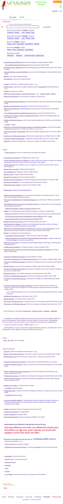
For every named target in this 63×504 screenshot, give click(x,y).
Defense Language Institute (12, 94)
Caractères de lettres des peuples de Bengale (18, 286)
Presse (5, 338)
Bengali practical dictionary (12, 106)
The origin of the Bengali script (13, 301)
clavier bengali (47, 27)
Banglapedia (8, 190)
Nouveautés (19, 497)
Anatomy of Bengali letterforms (13, 195)
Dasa (14, 44)
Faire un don (57, 2)
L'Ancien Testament (10, 414)
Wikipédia (19, 55)
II (60, 259)
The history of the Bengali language (15, 304)
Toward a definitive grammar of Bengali (16, 160)
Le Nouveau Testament (11, 412)
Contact (47, 497)
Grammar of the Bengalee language (15, 276)
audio (50, 216)
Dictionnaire (6, 22)
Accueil (4, 497)
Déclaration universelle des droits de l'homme (18, 439)
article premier (9, 444)
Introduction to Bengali (11, 182)
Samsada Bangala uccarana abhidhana (16, 72)
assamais (8, 465)
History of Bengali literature (12, 378)
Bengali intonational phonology (13, 222)
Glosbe (17, 32)
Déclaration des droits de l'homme (15, 447)
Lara (23, 32)
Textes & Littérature (9, 349)
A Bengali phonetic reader (12, 185)
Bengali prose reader (10, 385)
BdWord (36, 44)
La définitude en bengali (11, 247)
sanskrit (7, 471)
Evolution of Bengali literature (13, 364)
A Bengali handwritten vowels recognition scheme (20, 208)
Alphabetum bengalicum (11, 296)
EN (60, 7)
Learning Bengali (9, 172)
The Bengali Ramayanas (11, 376)
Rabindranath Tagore (10, 357)
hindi (6, 468)
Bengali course (8, 174)
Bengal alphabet (9, 299)
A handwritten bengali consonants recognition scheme (21, 204)
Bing (32, 32)
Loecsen (6, 84)
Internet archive (37, 311)
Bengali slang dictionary (11, 96)
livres (5, 488)
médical (53, 94)
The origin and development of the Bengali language (20, 200)
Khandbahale (29, 44)
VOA (8, 340)
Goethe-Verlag (8, 87)
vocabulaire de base (28, 94)
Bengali (7, 214)
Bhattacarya (20, 44)
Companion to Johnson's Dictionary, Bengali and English (21, 116)
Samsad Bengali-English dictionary (15, 65)
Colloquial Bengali (9, 165)
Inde (60, 11)
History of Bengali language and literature (17, 371)
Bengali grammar (9, 266)
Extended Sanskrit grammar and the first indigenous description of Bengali (27, 250)
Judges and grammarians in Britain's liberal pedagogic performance (26, 238)
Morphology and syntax (11, 243)
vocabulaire (42, 87)
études (6, 211)
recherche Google (30, 55)
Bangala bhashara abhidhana (13, 67)
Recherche (11, 497)
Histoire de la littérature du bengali (15, 362)
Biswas (9, 44)
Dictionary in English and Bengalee (14, 131)
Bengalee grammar (10, 273)
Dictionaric (10, 32)
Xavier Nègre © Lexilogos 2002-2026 (31, 499)
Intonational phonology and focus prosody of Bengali (21, 219)
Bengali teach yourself (11, 169)
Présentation (38, 497)
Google (28, 32)
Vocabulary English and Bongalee (14, 139)
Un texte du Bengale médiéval (13, 400)
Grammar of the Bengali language (14, 262)
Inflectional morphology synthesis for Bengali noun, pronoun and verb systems (28, 229)
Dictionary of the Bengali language (14, 136)
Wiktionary (10, 55)
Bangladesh (55, 11)
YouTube (6, 91)
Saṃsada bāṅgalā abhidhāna (13, 62)
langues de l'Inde (10, 462)
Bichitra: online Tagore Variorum (14, 354)
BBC (5, 340)
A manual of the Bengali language (14, 257)
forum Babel (9, 474)
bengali (7, 124)
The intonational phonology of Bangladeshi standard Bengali (24, 216)
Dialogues (7, 141)
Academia (46, 311)
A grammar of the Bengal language (15, 278)
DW (12, 340)
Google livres (39, 55)
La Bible (6, 409)
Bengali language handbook (12, 180)
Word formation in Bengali (12, 224)
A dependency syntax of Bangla (15, 236)
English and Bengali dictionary (13, 120)
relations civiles (45, 94)
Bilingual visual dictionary (12, 109)
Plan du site (28, 497)
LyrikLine (6, 351)
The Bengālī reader (10, 391)
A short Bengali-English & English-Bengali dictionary (20, 113)
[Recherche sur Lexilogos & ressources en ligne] (60, 4)
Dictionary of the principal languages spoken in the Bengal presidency (25, 127)
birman (10, 294)
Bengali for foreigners (11, 177)
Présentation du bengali (11, 158)
